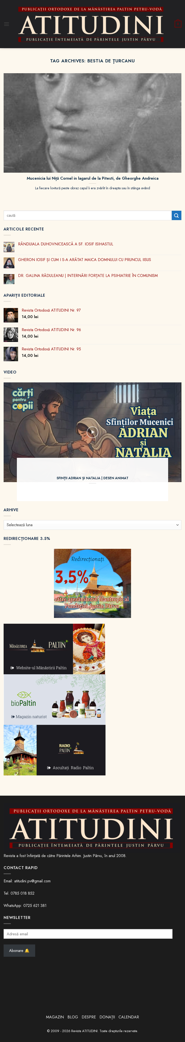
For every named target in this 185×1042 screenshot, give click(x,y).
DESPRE (89, 1017)
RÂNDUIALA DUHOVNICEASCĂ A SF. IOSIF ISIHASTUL (65, 244)
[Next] (171, 442)
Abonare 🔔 (19, 950)
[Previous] (13, 442)
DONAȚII (107, 1017)
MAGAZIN (55, 1017)
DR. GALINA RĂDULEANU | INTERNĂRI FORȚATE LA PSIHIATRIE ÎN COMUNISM (88, 275)
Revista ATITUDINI (84, 1031)
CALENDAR (129, 1017)
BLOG (73, 1017)
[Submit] (176, 215)
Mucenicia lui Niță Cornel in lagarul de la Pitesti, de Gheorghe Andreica (93, 178)
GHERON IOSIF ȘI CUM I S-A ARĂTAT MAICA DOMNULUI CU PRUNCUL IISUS (84, 259)
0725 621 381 (34, 905)
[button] (6, 24)
